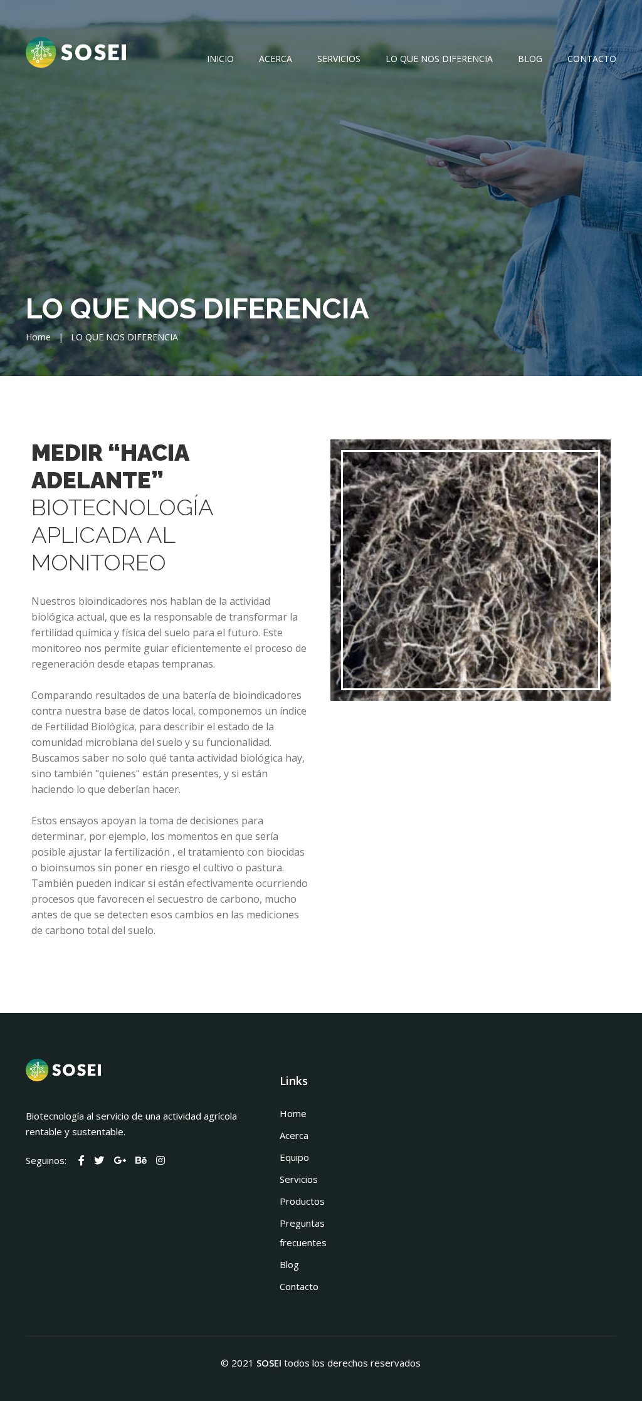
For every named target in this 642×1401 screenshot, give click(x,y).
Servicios (338, 59)
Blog (530, 59)
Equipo (294, 1157)
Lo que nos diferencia (439, 59)
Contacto (591, 59)
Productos (302, 1201)
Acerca (275, 59)
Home (38, 337)
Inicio (220, 59)
